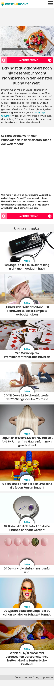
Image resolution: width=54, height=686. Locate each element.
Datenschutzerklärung (27, 677)
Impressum (46, 677)
